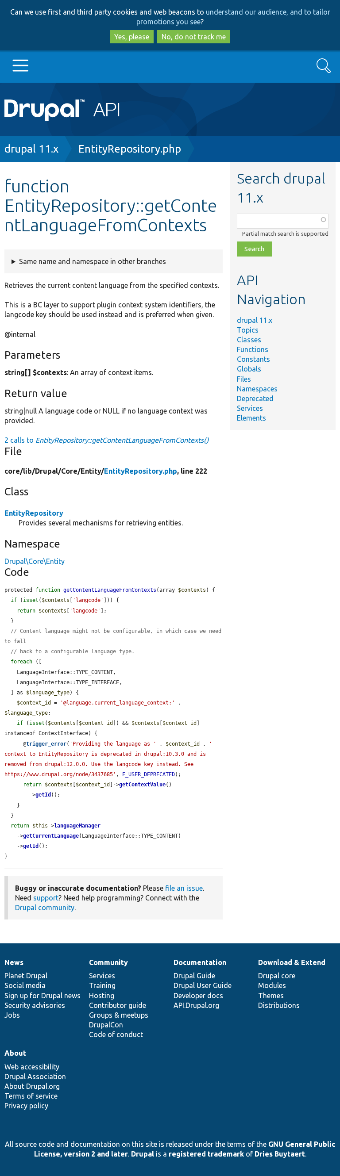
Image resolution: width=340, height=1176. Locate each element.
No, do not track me (194, 37)
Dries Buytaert (280, 1154)
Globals (249, 369)
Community (108, 962)
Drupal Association (35, 1076)
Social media (25, 985)
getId (43, 795)
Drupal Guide (194, 976)
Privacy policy (26, 1106)
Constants (253, 359)
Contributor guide (117, 1005)
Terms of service (31, 1096)
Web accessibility (31, 1067)
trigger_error (46, 744)
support (45, 898)
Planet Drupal (25, 976)
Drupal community (44, 908)
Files (244, 379)
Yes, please (131, 37)
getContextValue (142, 784)
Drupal (142, 1154)
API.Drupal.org (196, 1005)
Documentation (200, 962)
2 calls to (106, 440)
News (13, 962)
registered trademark (206, 1154)
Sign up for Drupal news (42, 996)
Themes (271, 996)
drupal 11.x (31, 149)
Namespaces (257, 389)
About (15, 1053)
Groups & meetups (118, 1015)
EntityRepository (33, 513)
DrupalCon (106, 1025)
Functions (252, 349)
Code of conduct (116, 1034)
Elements (251, 418)
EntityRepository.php (129, 149)
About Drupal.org (32, 1086)
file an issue (184, 888)
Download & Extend (291, 962)
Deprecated (255, 398)
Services (250, 408)
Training (102, 985)
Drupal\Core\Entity (34, 561)
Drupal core (276, 976)
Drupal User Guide (203, 985)
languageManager (77, 826)
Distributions (279, 1005)
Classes (249, 340)
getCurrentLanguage (51, 836)
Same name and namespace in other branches (92, 261)
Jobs (12, 1015)
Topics (248, 330)
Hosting (101, 996)
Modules (272, 985)
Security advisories (34, 1005)
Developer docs (198, 996)
